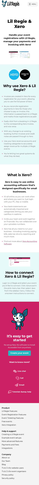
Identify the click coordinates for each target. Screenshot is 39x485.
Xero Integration (9, 425)
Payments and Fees (10, 445)
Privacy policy (7, 475)
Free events (7, 421)
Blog (4, 464)
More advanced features (12, 441)
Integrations (7, 448)
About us (6, 458)
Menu (34, 4)
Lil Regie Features (9, 411)
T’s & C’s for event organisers (14, 471)
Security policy (8, 478)
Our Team (6, 461)
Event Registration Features (14, 415)
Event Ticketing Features (13, 418)
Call (21, 378)
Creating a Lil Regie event (13, 434)
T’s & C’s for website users (13, 468)
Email (21, 385)
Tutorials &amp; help (21, 392)
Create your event (19, 353)
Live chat (22, 371)
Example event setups (11, 438)
